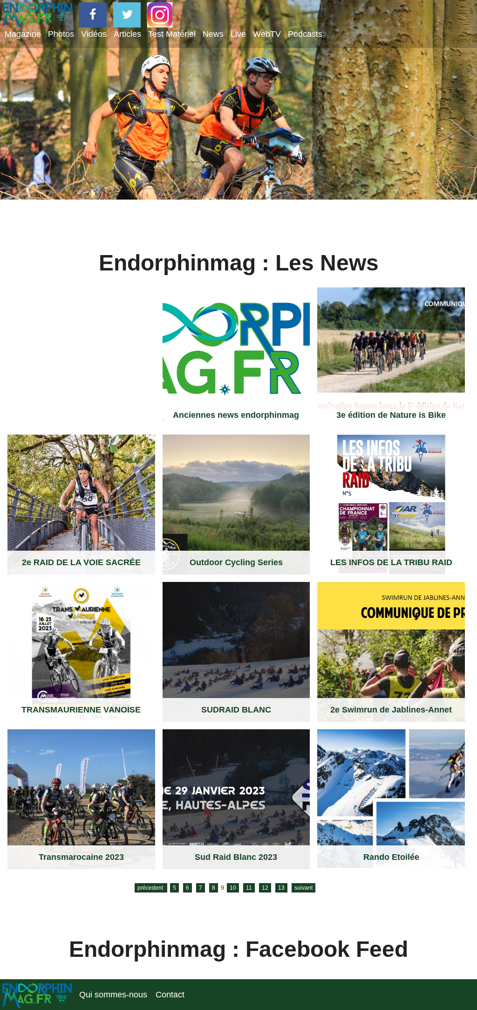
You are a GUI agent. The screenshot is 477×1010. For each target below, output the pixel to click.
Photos (61, 34)
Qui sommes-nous (113, 994)
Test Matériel (172, 34)
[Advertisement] (81, 345)
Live (238, 34)
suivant (303, 888)
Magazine (23, 34)
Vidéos (94, 34)
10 (233, 888)
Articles (127, 34)
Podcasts (305, 34)
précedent (150, 888)
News (213, 34)
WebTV (267, 34)
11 (249, 888)
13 (281, 888)
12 (265, 888)
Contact (170, 994)
